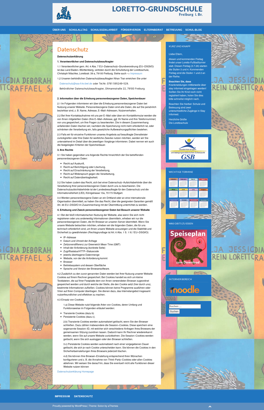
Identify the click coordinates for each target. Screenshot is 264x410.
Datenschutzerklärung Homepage (75, 371)
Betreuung (174, 30)
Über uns (59, 30)
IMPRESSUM (62, 396)
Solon (101, 406)
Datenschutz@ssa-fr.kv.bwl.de (76, 83)
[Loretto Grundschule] (132, 12)
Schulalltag (78, 30)
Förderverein (131, 30)
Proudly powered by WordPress (70, 406)
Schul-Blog (193, 30)
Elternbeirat (153, 30)
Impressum (136, 73)
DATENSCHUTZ (83, 396)
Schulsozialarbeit (104, 30)
